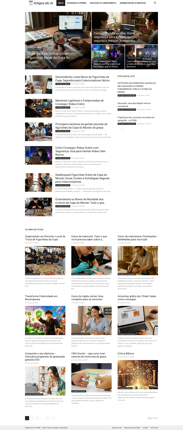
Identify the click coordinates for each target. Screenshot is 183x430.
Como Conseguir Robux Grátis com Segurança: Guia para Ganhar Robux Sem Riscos (80, 151)
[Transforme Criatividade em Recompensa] (45, 320)
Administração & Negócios (133, 3)
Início (60, 3)
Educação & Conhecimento (103, 3)
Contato (145, 428)
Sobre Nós (154, 428)
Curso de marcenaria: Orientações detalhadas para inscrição (137, 238)
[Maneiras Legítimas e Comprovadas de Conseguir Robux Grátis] (38, 108)
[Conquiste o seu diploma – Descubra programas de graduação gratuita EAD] (45, 380)
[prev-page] (26, 221)
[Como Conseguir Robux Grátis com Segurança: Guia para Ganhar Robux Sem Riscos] (38, 155)
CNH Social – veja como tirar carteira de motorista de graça (88, 355)
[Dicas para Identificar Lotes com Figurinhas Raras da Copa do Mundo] (58, 40)
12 (48, 418)
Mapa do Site (117, 428)
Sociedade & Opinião (77, 3)
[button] (155, 3)
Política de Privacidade (132, 428)
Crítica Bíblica (126, 353)
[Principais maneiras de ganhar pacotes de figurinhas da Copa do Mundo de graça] (38, 131)
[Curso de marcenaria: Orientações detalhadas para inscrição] (138, 260)
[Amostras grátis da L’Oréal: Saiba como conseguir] (138, 320)
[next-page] (30, 221)
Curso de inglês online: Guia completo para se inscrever (87, 298)
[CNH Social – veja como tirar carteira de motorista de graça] (91, 377)
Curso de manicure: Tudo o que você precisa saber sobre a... (89, 238)
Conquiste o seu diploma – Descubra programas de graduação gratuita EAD (45, 356)
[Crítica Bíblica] (138, 374)
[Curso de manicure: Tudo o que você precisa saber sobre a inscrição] (91, 260)
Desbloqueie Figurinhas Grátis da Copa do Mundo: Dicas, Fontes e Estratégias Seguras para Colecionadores (82, 178)
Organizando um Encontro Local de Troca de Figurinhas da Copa (45, 238)
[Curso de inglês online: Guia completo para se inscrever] (91, 320)
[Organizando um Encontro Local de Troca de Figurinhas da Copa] (45, 260)
